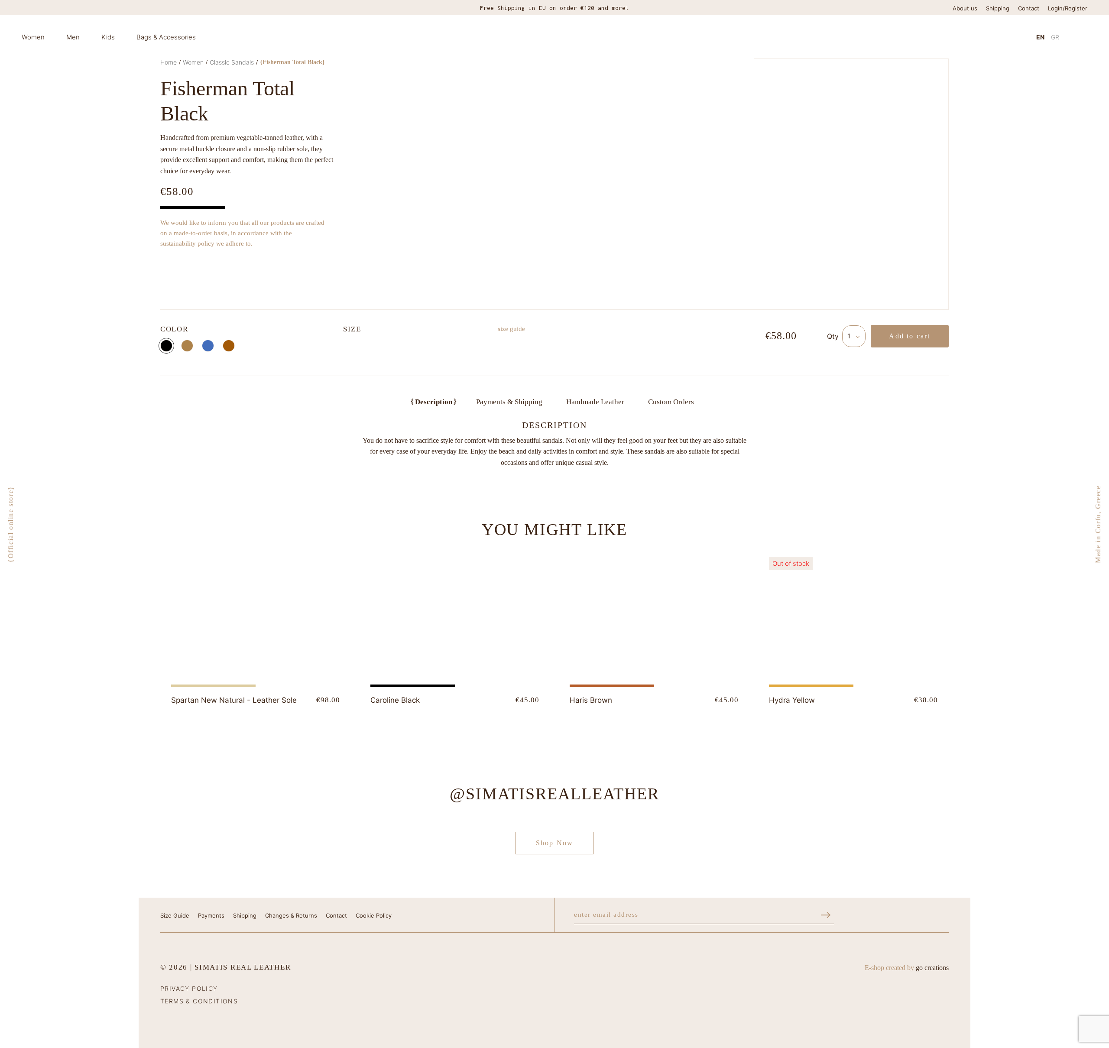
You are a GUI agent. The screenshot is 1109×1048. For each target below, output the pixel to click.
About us (965, 8)
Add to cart (909, 336)
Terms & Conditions (199, 1001)
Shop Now (555, 843)
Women (33, 37)
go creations (932, 967)
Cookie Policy (374, 915)
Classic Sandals (232, 62)
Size (352, 329)
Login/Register (1067, 8)
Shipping (997, 8)
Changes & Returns (291, 915)
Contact (1028, 8)
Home (168, 62)
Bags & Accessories (166, 37)
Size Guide (174, 915)
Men (73, 37)
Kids (108, 37)
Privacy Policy (189, 988)
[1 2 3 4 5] (854, 336)
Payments (211, 915)
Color (174, 329)
